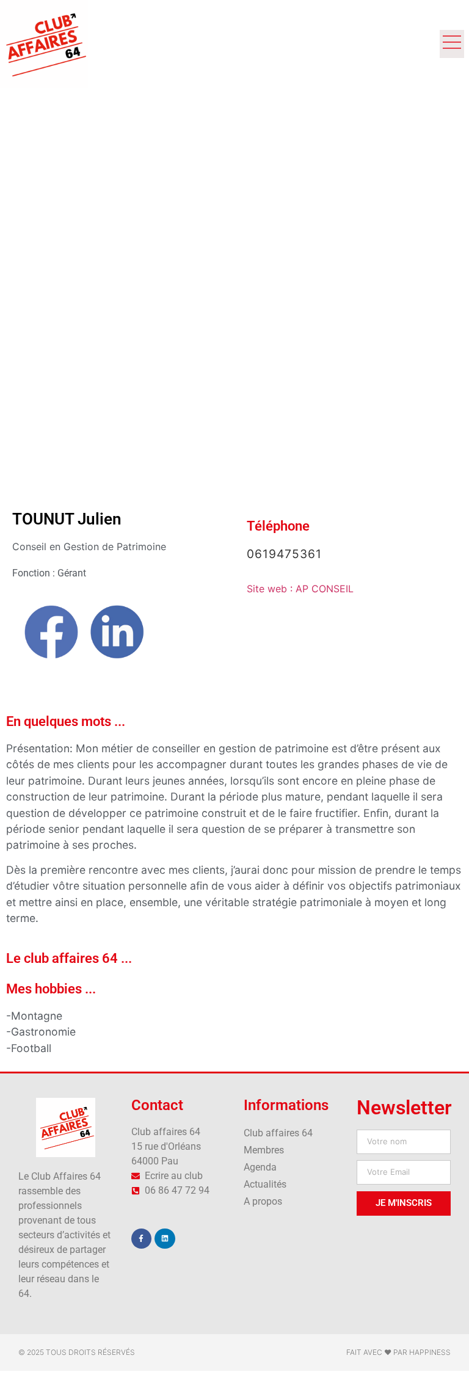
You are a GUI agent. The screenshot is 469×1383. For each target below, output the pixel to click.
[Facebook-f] (141, 1239)
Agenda (260, 1167)
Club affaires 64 (278, 1133)
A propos (263, 1201)
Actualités (265, 1184)
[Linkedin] (165, 1239)
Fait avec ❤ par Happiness (398, 1352)
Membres (264, 1150)
